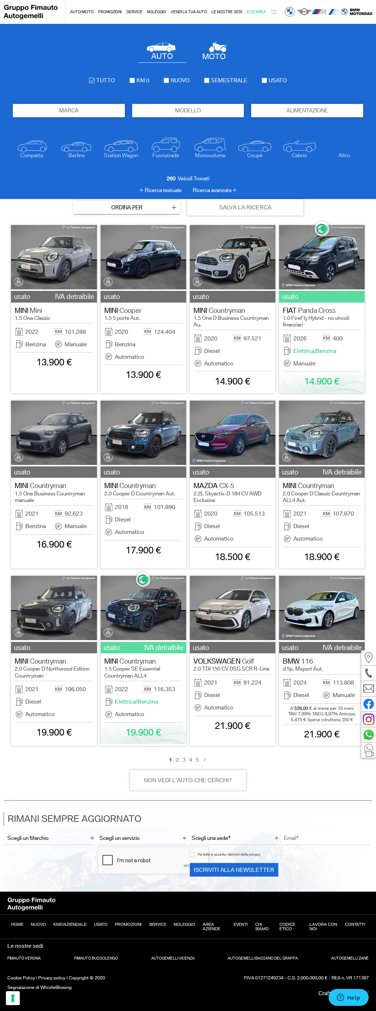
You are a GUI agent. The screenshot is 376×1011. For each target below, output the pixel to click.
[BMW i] (333, 12)
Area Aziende (211, 926)
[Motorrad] (356, 12)
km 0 (143, 80)
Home (17, 924)
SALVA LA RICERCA (245, 207)
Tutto (105, 80)
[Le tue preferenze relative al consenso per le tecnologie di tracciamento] (13, 998)
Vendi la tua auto (189, 12)
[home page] (31, 18)
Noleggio (156, 12)
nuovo (180, 80)
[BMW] (289, 12)
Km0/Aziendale (70, 924)
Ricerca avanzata (212, 190)
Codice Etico (287, 926)
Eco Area (256, 12)
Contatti (355, 924)
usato (278, 80)
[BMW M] (319, 12)
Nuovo (38, 924)
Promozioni (110, 12)
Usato (101, 924)
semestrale (229, 80)
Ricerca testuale (163, 190)
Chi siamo (262, 926)
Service (134, 12)
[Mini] (304, 12)
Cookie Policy (21, 977)
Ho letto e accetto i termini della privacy (229, 854)
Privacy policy (51, 977)
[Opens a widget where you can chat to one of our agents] (348, 998)
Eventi (241, 924)
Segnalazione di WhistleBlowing (39, 987)
